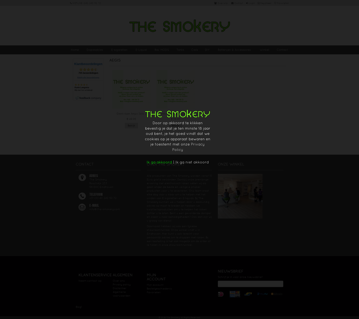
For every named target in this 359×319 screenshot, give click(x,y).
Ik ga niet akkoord (192, 162)
